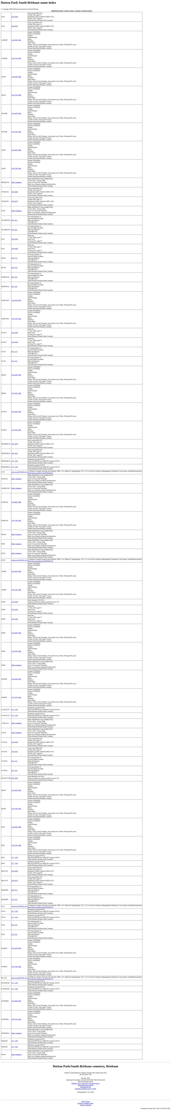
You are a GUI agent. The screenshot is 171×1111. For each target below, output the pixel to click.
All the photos (85, 1101)
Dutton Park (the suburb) (85, 1085)
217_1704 (14, 467)
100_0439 (14, 239)
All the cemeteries (85, 1105)
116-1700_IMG (16, 58)
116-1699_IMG (16, 40)
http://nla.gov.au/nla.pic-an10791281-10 (40, 473)
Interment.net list (85, 1087)
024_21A (14, 220)
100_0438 (14, 602)
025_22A (14, 230)
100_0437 (14, 26)
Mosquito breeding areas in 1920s (85, 1089)
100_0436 (14, 17)
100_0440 (14, 248)
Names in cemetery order (85, 1103)
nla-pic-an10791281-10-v (19, 472)
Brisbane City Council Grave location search (85, 1083)
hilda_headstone (16, 182)
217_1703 (14, 461)
